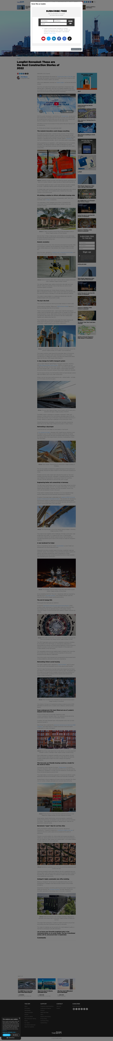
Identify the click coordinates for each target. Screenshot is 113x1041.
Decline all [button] (15, 1035)
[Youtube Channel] (43, 38)
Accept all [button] (6, 1035)
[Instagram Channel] (64, 38)
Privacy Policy (52, 33)
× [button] (19, 1018)
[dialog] (11, 1028)
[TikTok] (69, 38)
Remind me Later (76, 49)
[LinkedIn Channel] (53, 38)
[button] (11, 1032)
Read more (5, 1030)
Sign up (70, 22)
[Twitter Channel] (48, 38)
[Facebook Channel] (59, 38)
